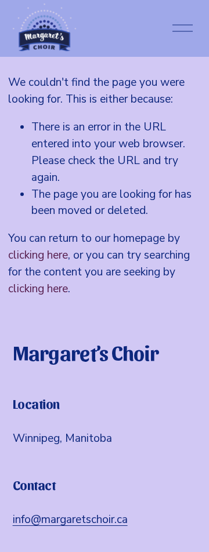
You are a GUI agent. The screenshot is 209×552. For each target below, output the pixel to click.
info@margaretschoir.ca (70, 519)
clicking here (38, 255)
